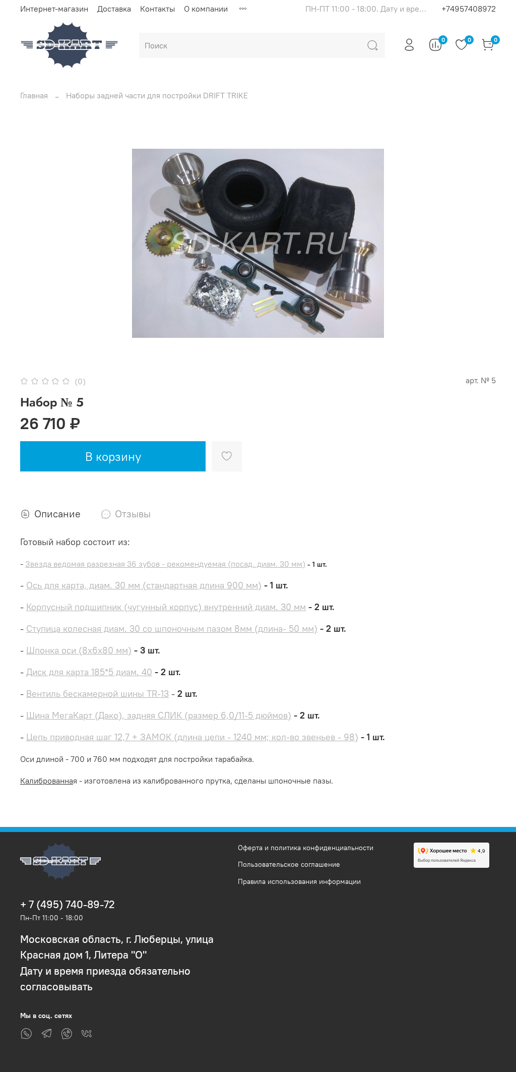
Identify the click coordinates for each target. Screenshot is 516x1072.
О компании (206, 9)
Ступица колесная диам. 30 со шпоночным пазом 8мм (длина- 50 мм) (171, 628)
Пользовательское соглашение (289, 864)
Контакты (157, 9)
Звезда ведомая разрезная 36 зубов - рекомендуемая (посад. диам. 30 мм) (165, 564)
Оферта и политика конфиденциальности (305, 847)
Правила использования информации (299, 881)
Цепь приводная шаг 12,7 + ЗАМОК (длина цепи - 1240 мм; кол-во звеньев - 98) (192, 737)
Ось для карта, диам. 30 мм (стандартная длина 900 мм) (144, 585)
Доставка (114, 9)
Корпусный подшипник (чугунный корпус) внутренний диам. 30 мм (166, 607)
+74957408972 (468, 9)
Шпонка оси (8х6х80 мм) (79, 650)
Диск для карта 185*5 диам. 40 (89, 672)
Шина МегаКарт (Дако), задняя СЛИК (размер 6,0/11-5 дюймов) (158, 715)
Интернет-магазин (54, 9)
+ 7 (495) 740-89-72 (67, 904)
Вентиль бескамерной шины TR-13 (97, 693)
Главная (34, 95)
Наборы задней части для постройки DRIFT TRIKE (157, 95)
